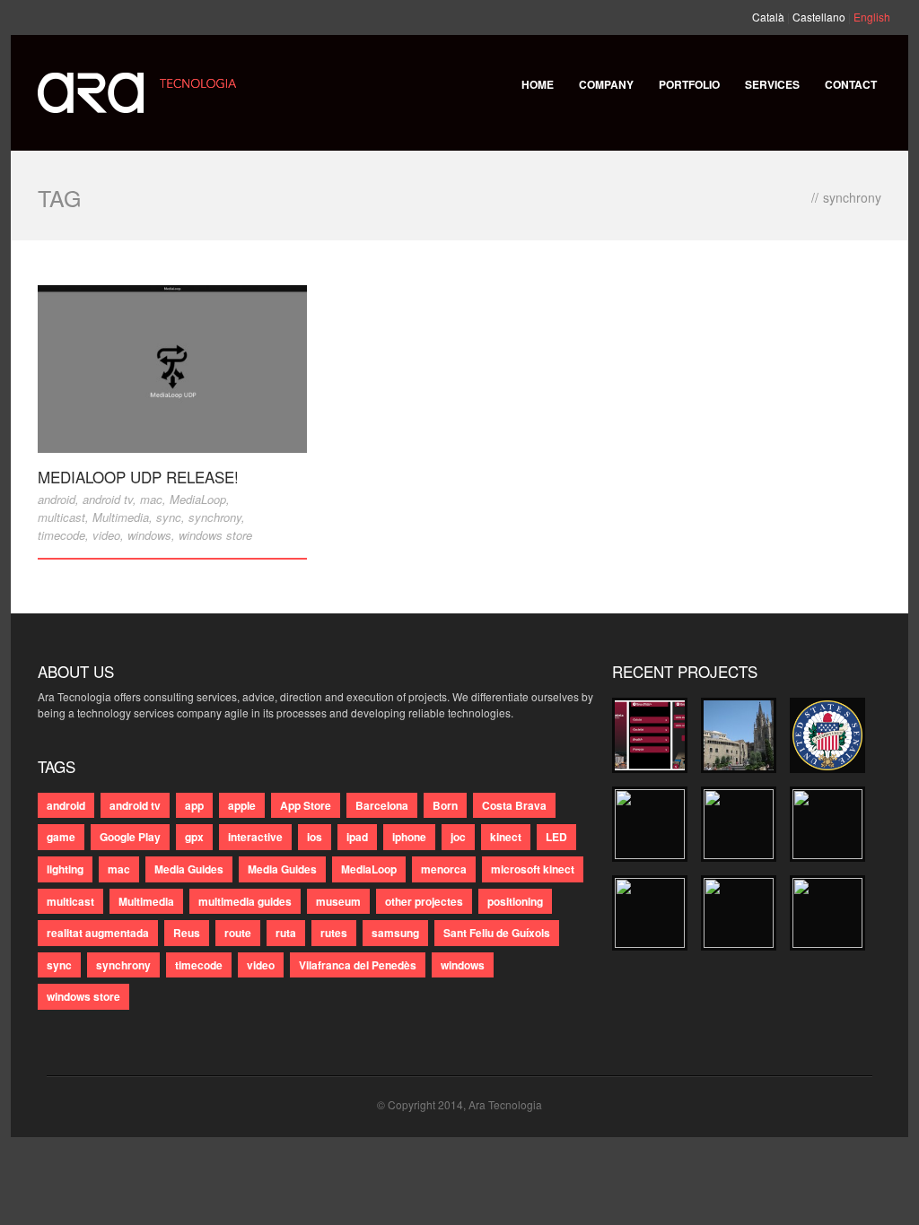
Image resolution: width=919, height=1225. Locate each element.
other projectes (424, 901)
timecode (61, 534)
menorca (444, 869)
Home (537, 84)
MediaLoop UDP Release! (138, 476)
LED (556, 837)
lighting (65, 869)
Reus (186, 933)
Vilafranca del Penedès (357, 965)
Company (606, 84)
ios (314, 837)
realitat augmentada (98, 933)
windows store (215, 534)
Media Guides (188, 869)
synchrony (214, 517)
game (61, 837)
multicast (61, 517)
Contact (851, 84)
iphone (409, 837)
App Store (305, 805)
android (56, 499)
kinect (505, 837)
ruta (286, 933)
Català (768, 16)
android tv (108, 499)
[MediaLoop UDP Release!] (172, 369)
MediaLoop (198, 499)
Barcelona (381, 805)
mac (151, 499)
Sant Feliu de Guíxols (496, 933)
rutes (333, 933)
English (871, 16)
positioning (515, 901)
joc (458, 837)
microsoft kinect (532, 869)
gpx (194, 837)
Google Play (130, 837)
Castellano (818, 16)
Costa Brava (514, 805)
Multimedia (120, 517)
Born (445, 805)
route (237, 933)
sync (168, 517)
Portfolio (689, 84)
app (194, 805)
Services (772, 84)
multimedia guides (245, 901)
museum (338, 901)
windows (149, 534)
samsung (395, 933)
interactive (255, 837)
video (106, 534)
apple (242, 805)
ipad (357, 837)
